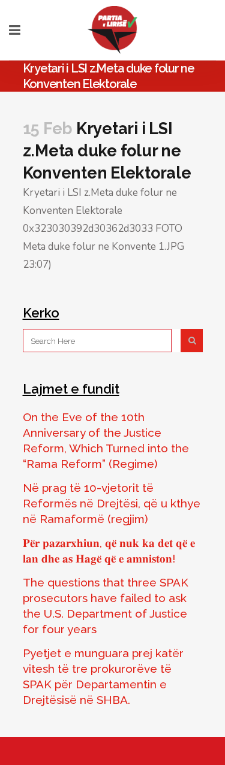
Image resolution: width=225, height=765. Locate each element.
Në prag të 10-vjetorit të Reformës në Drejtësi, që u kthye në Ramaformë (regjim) (111, 503)
